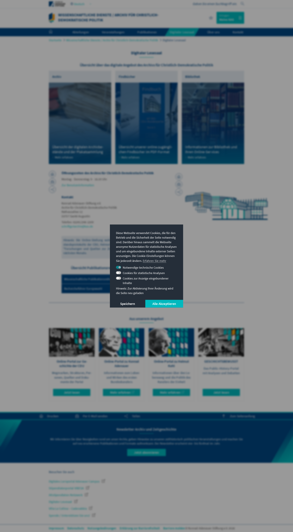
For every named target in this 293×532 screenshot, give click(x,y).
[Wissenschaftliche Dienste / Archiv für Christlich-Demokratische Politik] (52, 17)
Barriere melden (174, 528)
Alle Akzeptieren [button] (164, 304)
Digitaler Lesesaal (174, 40)
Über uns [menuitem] (213, 32)
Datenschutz (75, 528)
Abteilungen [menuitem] (80, 32)
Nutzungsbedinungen (101, 528)
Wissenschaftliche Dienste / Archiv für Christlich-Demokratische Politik (112, 40)
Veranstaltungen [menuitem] (113, 32)
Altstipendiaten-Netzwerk (66, 495)
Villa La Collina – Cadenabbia (68, 508)
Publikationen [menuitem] (147, 32)
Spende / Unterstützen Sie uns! (70, 515)
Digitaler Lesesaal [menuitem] (182, 32)
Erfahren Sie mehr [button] (154, 261)
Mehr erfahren (120, 392)
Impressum (56, 528)
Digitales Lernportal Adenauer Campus (74, 481)
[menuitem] (54, 32)
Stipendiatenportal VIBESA (66, 488)
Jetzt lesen (72, 392)
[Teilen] (52, 189)
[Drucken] (52, 174)
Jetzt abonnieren (146, 452)
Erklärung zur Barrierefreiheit (140, 528)
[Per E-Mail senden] (52, 181)
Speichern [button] (127, 304)
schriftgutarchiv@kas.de (77, 226)
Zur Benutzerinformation (78, 185)
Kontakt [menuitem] (238, 32)
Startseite (55, 40)
